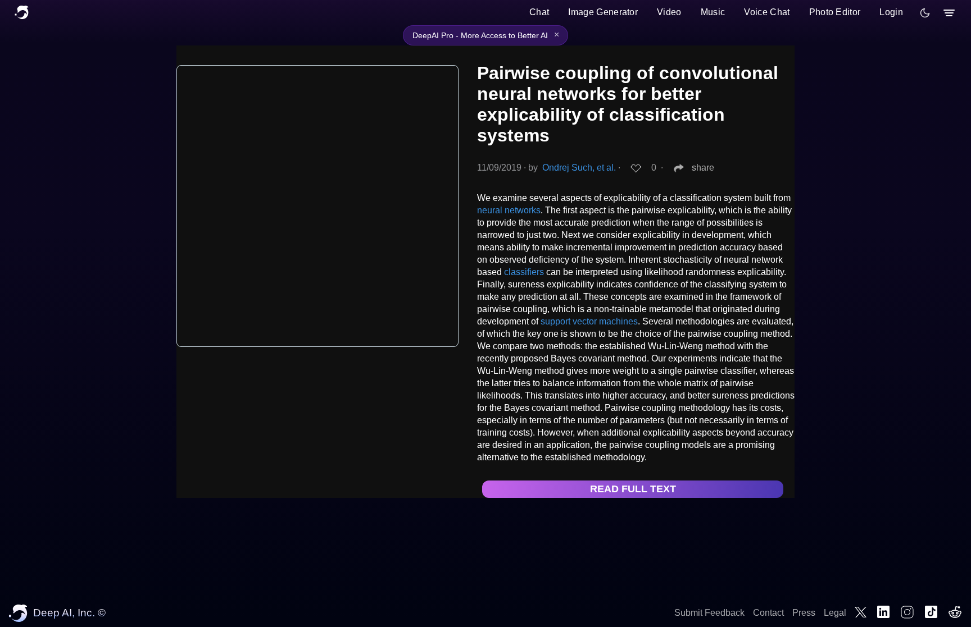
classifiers (524, 272)
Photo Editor (835, 12)
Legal (835, 612)
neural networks (509, 210)
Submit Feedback (709, 612)
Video (669, 12)
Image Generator (603, 12)
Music (713, 12)
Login (891, 12)
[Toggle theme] (925, 13)
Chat (539, 12)
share (703, 167)
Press (803, 612)
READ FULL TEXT (633, 489)
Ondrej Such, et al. (579, 167)
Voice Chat (766, 12)
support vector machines (589, 321)
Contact (768, 612)
